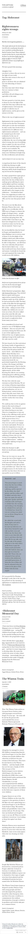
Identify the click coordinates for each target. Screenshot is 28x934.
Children (8, 910)
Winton (22, 672)
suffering (10, 602)
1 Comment (4, 686)
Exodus (12, 910)
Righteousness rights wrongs (10, 28)
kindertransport (11, 596)
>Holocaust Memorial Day (10, 612)
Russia (10, 600)
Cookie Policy (9, 928)
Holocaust (4, 596)
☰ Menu (23, 5)
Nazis (5, 598)
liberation (22, 910)
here (23, 636)
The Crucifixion (6, 584)
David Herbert (5, 34)
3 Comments (5, 37)
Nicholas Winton (12, 598)
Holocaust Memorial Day (17, 645)
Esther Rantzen (17, 593)
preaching (9, 590)
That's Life (15, 602)
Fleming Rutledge (18, 594)
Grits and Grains (7, 5)
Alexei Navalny (9, 593)
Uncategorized (10, 908)
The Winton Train (13, 678)
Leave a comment (6, 621)
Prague (18, 598)
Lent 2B (17, 596)
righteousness (5, 600)
